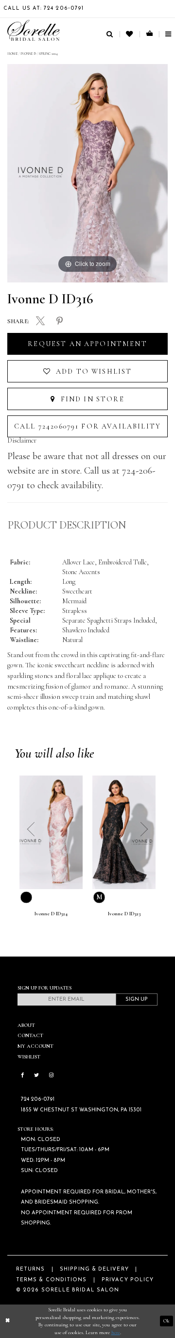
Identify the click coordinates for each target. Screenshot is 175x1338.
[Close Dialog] (7, 1321)
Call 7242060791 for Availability (87, 426)
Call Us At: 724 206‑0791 (43, 8)
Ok (166, 1321)
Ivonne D (28, 53)
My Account (35, 1046)
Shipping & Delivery (94, 1269)
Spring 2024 (48, 53)
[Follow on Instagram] (51, 1076)
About (26, 1025)
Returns (30, 1269)
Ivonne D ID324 (51, 914)
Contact (30, 1035)
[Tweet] (40, 321)
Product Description (67, 525)
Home (12, 53)
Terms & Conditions (51, 1280)
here (115, 1332)
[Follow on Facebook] (22, 1076)
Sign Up (136, 999)
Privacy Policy (128, 1280)
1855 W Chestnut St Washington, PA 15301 (81, 1110)
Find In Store (91, 399)
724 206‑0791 (37, 1099)
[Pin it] (60, 321)
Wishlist (29, 1057)
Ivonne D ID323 (124, 914)
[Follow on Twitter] (36, 1076)
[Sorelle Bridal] (33, 30)
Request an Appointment (87, 344)
